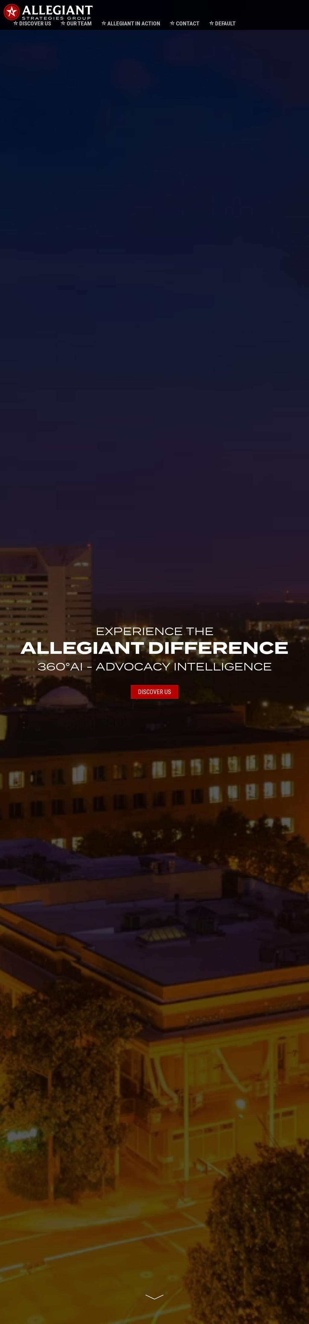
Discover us (154, 692)
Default (225, 23)
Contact (187, 23)
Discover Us (35, 23)
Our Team (79, 23)
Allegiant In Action (133, 23)
